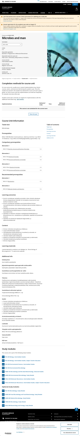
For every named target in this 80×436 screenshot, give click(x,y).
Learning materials (51, 135)
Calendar (13, 12)
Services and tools (60, 12)
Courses (42, 12)
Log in (75, 4)
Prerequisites (50, 129)
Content (48, 133)
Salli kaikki (69, 424)
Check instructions (7, 21)
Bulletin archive (31, 416)
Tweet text (49, 127)
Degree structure (33, 12)
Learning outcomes (51, 131)
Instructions (22, 12)
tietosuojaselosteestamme (28, 428)
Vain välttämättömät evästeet (69, 432)
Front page (5, 12)
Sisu (50, 12)
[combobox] (12, 44)
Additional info (50, 138)
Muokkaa (69, 428)
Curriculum (4, 42)
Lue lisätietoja (19, 432)
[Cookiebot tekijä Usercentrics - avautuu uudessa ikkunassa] (8, 434)
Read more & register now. (9, 29)
